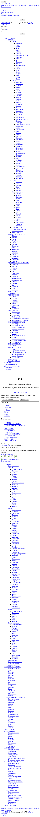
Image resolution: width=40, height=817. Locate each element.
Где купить (10, 5)
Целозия (18, 170)
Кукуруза (18, 57)
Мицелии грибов (17, 231)
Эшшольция (19, 178)
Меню (3, 1)
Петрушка (19, 202)
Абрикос (14, 236)
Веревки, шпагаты (18, 329)
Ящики (14, 334)
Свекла (18, 72)
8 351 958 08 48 (5, 23)
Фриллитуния (20, 166)
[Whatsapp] (13, 457)
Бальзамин (19, 92)
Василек (18, 97)
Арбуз (17, 183)
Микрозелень (20, 222)
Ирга (13, 247)
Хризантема (19, 168)
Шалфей (18, 214)
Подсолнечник (20, 65)
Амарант (18, 87)
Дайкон (18, 50)
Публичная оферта (7, 454)
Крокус (14, 300)
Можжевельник (17, 278)
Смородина (15, 256)
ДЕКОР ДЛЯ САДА (14, 347)
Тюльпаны (15, 308)
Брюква (18, 46)
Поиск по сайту (6, 14)
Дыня (17, 187)
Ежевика (14, 244)
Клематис (15, 275)
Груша (14, 242)
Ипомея (18, 121)
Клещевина (19, 126)
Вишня (14, 239)
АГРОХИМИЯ (13, 310)
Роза (13, 288)
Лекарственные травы (19, 229)
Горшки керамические (19, 352)
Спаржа (18, 74)
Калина (14, 268)
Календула (19, 122)
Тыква (18, 77)
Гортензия (15, 264)
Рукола (18, 204)
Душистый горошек (22, 119)
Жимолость (15, 246)
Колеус (18, 128)
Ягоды (14, 180)
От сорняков (16, 313)
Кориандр (19, 197)
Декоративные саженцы (12, 366)
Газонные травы (17, 227)
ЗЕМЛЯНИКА (13, 293)
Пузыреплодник (17, 280)
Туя (13, 285)
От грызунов (16, 312)
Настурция (19, 148)
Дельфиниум (20, 117)
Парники (15, 330)
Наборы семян (16, 232)
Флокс (18, 165)
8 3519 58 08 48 (5, 3)
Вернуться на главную (21, 392)
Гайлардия (19, 104)
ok (3, 10)
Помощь (36, 5)
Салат (17, 205)
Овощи (14, 41)
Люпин (18, 141)
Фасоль (18, 79)
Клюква (18, 185)
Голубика (15, 241)
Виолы (18, 101)
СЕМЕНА (11, 40)
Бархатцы (19, 94)
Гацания (18, 106)
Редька (18, 68)
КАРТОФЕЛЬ (12, 359)
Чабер (17, 212)
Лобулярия (19, 138)
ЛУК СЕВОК (12, 291)
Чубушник (15, 286)
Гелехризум (19, 109)
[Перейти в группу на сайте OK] (6, 457)
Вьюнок (18, 102)
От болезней (16, 317)
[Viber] (16, 457)
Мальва (18, 143)
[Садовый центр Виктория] (10, 15)
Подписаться (24, 399)
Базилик (18, 193)
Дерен (14, 269)
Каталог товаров (9, 38)
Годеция (18, 116)
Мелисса (18, 199)
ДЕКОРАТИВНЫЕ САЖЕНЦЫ (18, 263)
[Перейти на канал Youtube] (9, 457)
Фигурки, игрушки (18, 354)
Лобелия (18, 136)
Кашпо (14, 349)
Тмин (17, 209)
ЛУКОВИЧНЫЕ (13, 295)
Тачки (14, 337)
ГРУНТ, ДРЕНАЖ (14, 361)
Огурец (18, 60)
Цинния (18, 173)
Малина (14, 251)
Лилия (14, 296)
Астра (17, 89)
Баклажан (19, 43)
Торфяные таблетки (18, 325)
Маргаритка (19, 144)
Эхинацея (19, 177)
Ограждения (16, 357)
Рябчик (14, 307)
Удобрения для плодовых (20, 320)
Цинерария (19, 171)
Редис (17, 67)
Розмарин (19, 224)
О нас (16, 5)
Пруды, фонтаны (17, 356)
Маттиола (19, 146)
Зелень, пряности (17, 192)
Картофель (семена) (22, 55)
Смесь (18, 163)
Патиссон (19, 62)
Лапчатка (15, 276)
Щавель (18, 215)
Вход (2, 12)
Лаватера (18, 133)
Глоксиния (19, 114)
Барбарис (15, 266)
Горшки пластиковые (18, 351)
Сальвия (18, 161)
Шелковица (15, 259)
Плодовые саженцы (10, 364)
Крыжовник (16, 249)
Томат (17, 75)
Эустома (18, 175)
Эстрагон (19, 226)
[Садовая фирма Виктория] (10, 459)
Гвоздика (18, 107)
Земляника (19, 182)
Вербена (18, 99)
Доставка (21, 5)
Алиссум (18, 85)
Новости (3, 5)
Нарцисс (14, 303)
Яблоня (14, 261)
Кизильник (15, 273)
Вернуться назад (13, 466)
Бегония (18, 95)
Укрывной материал (18, 339)
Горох (17, 48)
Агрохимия (8, 367)
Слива (14, 254)
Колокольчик (20, 129)
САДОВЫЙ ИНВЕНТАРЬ (16, 322)
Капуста (18, 53)
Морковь (18, 58)
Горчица (18, 195)
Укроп (18, 210)
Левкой (18, 134)
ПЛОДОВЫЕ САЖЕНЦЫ (16, 234)
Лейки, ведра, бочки (18, 327)
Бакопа (18, 90)
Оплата (26, 5)
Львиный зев (20, 139)
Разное (18, 188)
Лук (17, 220)
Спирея (14, 283)
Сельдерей (19, 207)
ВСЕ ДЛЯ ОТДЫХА (14, 344)
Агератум (19, 82)
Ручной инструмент (18, 335)
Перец (18, 63)
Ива (13, 271)
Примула (18, 156)
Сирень (14, 281)
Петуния (18, 151)
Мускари (15, 302)
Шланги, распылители (19, 340)
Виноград (15, 237)
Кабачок (18, 52)
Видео (31, 5)
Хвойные (15, 290)
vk (1, 10)
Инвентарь (15, 324)
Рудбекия (18, 160)
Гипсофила (19, 112)
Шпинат (18, 217)
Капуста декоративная (23, 124)
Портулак (19, 155)
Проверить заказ (6, 7)
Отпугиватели (16, 342)
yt (5, 10)
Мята (17, 200)
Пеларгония (19, 150)
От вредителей (16, 315)
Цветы (14, 80)
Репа (17, 70)
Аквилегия (19, 84)
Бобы (17, 45)
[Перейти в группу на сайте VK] (2, 457)
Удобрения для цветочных (20, 318)
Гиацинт (14, 298)
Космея (18, 131)
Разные (18, 158)
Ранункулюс (16, 305)
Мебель (14, 345)
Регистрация (9, 12)
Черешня (14, 258)
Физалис (18, 190)
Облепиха (15, 253)
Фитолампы (16, 332)
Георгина (18, 111)
